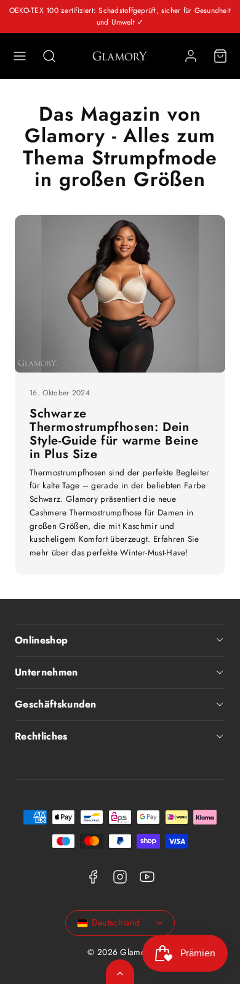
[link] (191, 56)
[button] (19, 56)
